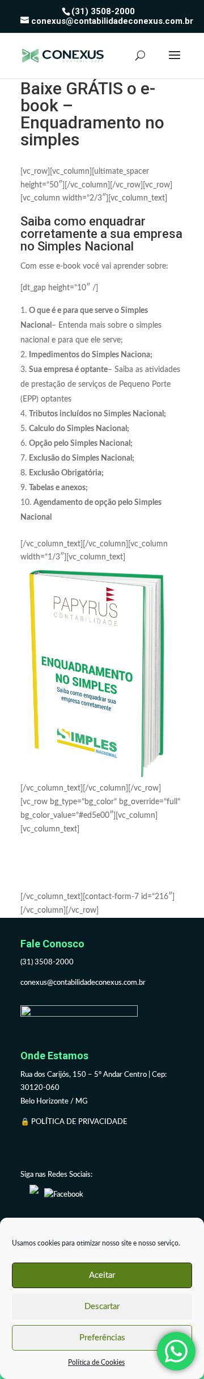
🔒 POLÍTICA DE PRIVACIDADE (74, 1122)
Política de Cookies (96, 1362)
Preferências (102, 1338)
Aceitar (102, 1275)
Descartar (102, 1306)
